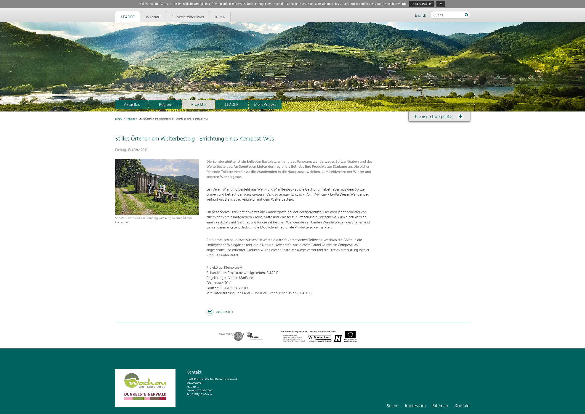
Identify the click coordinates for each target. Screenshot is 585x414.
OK (441, 4)
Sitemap (440, 406)
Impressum (415, 406)
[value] (466, 15)
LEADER (232, 104)
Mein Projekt (265, 104)
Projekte (198, 104)
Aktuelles (132, 104)
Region (165, 104)
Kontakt (462, 406)
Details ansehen (422, 4)
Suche (393, 406)
